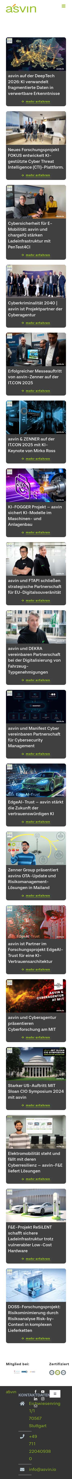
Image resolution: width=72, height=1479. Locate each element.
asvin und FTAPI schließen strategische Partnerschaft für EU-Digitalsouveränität (34, 586)
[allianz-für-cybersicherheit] (24, 1372)
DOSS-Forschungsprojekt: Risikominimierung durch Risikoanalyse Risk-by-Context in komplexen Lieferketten (34, 1318)
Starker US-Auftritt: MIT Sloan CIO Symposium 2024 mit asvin (36, 1091)
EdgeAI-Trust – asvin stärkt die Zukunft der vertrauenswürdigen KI (35, 807)
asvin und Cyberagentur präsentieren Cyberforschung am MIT (32, 1023)
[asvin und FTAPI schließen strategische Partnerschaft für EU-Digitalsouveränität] (36, 545)
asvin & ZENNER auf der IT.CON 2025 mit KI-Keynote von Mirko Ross (31, 444)
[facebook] (35, 1391)
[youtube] (42, 1391)
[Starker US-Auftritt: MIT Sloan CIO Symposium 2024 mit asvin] (36, 1049)
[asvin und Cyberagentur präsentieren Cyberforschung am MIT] (36, 982)
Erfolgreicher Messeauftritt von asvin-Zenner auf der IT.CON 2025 (35, 377)
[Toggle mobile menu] (64, 6)
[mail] (35, 1406)
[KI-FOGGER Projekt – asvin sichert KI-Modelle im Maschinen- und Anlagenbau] (36, 471)
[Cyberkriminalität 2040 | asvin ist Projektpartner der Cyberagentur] (36, 267)
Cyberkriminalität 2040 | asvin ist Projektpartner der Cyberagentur (35, 308)
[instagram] (42, 1398)
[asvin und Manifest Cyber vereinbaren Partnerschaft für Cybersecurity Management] (36, 692)
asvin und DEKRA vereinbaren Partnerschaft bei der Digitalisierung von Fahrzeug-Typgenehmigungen (34, 660)
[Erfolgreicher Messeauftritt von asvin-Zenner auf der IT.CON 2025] (36, 335)
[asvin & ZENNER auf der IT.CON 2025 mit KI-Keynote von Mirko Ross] (36, 403)
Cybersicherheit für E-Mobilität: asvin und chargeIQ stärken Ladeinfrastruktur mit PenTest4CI (30, 235)
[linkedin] (35, 1398)
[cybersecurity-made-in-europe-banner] (17, 1372)
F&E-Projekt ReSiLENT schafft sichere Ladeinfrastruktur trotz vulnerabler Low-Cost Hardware (30, 1239)
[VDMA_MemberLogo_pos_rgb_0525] (32, 1372)
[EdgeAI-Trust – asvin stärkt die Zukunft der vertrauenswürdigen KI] (36, 766)
